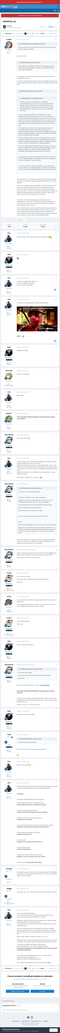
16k (9, 384)
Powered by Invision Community (30, 1024)
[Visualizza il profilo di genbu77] (8, 418)
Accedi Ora (42, 991)
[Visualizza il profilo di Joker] (8, 259)
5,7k (9, 902)
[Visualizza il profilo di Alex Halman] (8, 440)
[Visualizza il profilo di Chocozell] (8, 376)
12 (38, 33)
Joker (9, 254)
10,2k (9, 588)
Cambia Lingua (16, 1021)
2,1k (9, 427)
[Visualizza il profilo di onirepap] (8, 874)
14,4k (9, 270)
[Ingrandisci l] (50, 237)
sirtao (9, 596)
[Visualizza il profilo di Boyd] (4, 27)
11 (35, 33)
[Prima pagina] (3, 34)
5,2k (9, 882)
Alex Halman (9, 435)
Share (43, 26)
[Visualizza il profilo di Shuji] (8, 739)
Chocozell (9, 370)
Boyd (10, 26)
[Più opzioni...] (56, 40)
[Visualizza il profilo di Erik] (8, 238)
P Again (9, 39)
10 (32, 33)
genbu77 (9, 413)
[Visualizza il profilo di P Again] (8, 44)
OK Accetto (55, 1030)
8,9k (9, 246)
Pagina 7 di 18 (53, 33)
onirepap (9, 868)
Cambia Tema (25, 1021)
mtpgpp (9, 888)
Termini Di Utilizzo (34, 1031)
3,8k (9, 53)
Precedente (8, 33)
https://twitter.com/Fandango (34, 862)
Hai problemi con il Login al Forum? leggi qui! (28, 2)
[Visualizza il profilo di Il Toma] (8, 578)
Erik (9, 233)
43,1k (9, 750)
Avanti (42, 33)
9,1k (9, 610)
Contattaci (45, 1021)
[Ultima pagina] (46, 34)
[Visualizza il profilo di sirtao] (8, 601)
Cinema (19, 27)
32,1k (9, 450)
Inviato (22, 39)
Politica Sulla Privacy (36, 1021)
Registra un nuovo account (17, 991)
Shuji (9, 734)
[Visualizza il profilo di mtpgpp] (8, 894)
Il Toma (9, 573)
